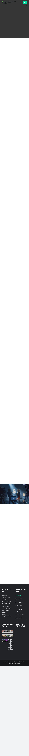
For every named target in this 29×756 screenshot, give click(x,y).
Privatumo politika (19, 610)
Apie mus (19, 599)
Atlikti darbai (19, 605)
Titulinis (18, 595)
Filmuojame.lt (17, 663)
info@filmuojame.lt (7, 616)
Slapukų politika (20, 614)
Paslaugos (19, 602)
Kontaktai (19, 618)
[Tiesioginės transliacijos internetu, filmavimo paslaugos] (10, 1)
